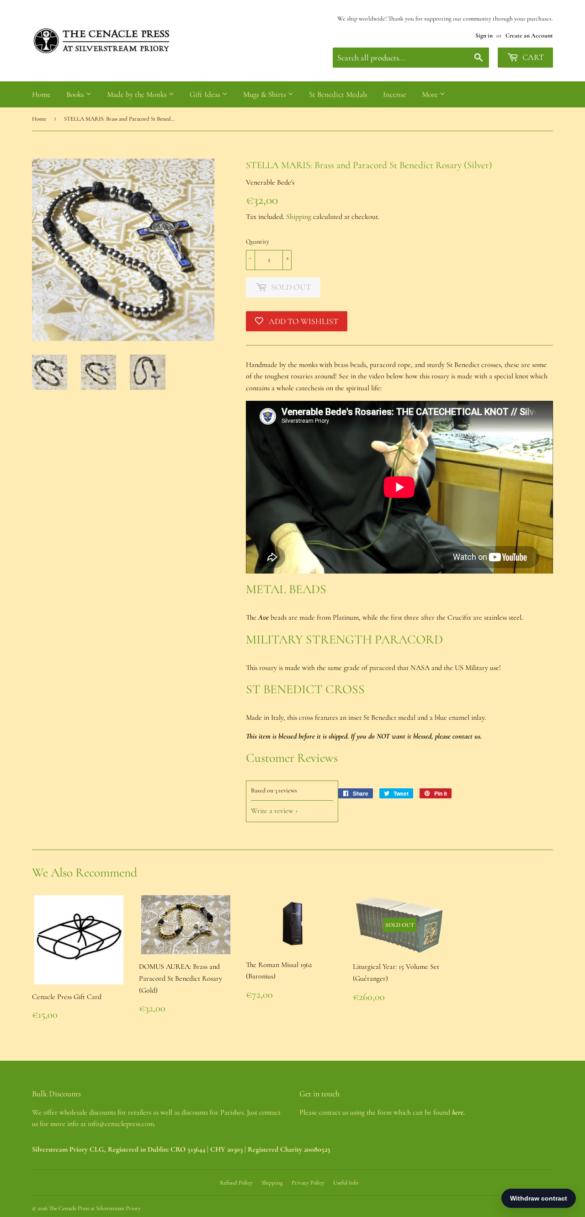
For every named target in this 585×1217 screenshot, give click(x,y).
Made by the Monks (138, 94)
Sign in (484, 35)
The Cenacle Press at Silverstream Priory (95, 1208)
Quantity (257, 241)
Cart (532, 57)
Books (76, 94)
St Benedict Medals (338, 94)
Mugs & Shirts (265, 94)
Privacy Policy (308, 1182)
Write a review (272, 810)
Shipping (298, 216)
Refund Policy (236, 1182)
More (431, 94)
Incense (394, 94)
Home (41, 94)
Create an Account (529, 35)
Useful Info (345, 1182)
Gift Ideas (206, 94)
